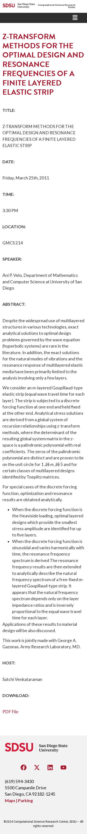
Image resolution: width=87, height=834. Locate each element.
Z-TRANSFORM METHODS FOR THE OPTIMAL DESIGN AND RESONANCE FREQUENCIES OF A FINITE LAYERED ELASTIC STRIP (43, 64)
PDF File (10, 711)
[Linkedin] (50, 768)
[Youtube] (64, 768)
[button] (75, 18)
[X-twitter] (37, 768)
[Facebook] (24, 768)
